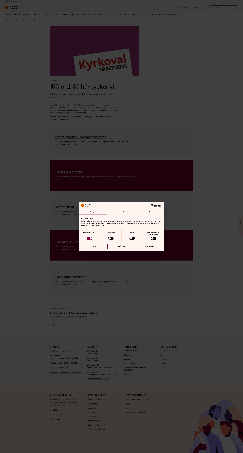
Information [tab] (121, 212)
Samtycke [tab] (93, 212)
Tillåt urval (121, 246)
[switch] (111, 238)
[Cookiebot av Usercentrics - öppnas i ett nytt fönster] (154, 205)
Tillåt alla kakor (149, 246)
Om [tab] (150, 212)
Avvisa (94, 246)
